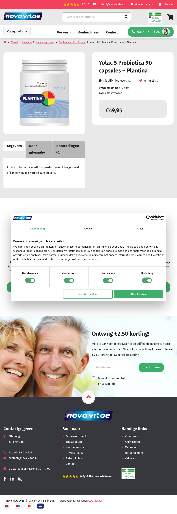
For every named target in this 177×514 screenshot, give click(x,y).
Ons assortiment (76, 436)
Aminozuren (132, 441)
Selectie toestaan (88, 294)
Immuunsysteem (45, 42)
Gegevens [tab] (14, 146)
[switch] (69, 280)
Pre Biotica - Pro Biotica (72, 42)
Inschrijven (151, 367)
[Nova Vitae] (27, 16)
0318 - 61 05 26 (148, 32)
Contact (112, 32)
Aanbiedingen (88, 32)
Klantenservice (75, 447)
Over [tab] (140, 228)
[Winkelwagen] (170, 17)
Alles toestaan (138, 294)
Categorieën (15, 31)
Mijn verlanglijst (145, 4)
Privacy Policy (74, 452)
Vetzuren (130, 458)
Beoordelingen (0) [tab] (67, 149)
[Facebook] (4, 479)
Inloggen (168, 4)
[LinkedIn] (12, 479)
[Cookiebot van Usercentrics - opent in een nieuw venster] (148, 218)
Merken (62, 32)
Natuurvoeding (134, 452)
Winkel (14, 42)
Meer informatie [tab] (37, 149)
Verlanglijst (150, 80)
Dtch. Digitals (94, 500)
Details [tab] (88, 228)
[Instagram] (20, 479)
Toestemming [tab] (36, 228)
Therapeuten (74, 441)
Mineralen (131, 447)
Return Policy (74, 458)
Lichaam (27, 42)
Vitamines (131, 436)
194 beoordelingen (100, 476)
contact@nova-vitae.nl (111, 4)
